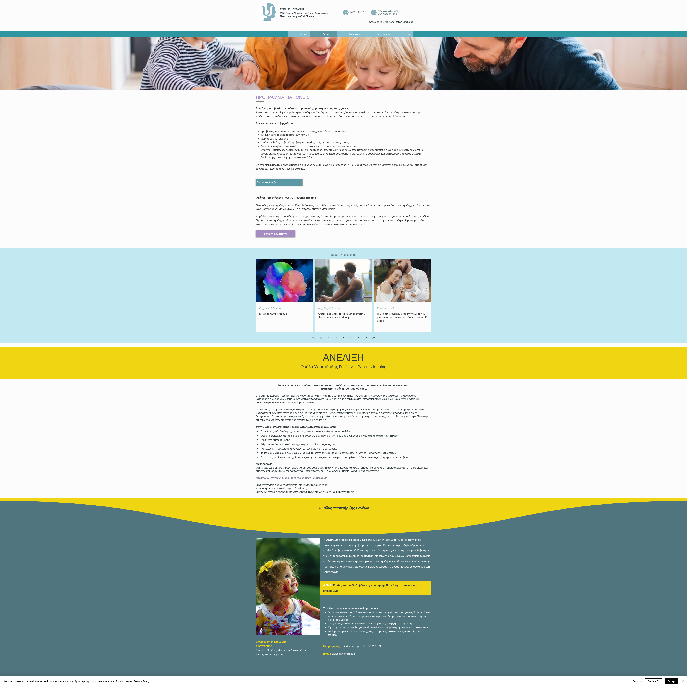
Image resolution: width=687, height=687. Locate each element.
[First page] (313, 337)
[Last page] (373, 337)
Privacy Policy (141, 681)
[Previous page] (321, 337)
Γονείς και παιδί (385, 308)
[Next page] (366, 337)
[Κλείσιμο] (683, 681)
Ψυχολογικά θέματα (270, 308)
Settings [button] (637, 681)
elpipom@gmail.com (344, 653)
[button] (275, 233)
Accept (671, 681)
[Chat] (346, 12)
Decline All (653, 681)
